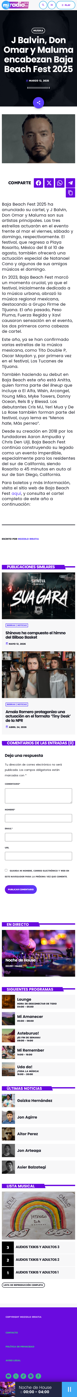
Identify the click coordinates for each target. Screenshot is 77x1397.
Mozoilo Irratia (28, 539)
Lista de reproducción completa (23, 1285)
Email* (9, 828)
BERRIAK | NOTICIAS (17, 625)
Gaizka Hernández (34, 1100)
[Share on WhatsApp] (59, 183)
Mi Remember (30, 1050)
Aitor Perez (27, 1134)
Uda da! (25, 1067)
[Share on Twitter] (49, 183)
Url (7, 847)
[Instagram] (31, 1376)
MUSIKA (38, 31)
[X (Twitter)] (16, 1376)
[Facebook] (38, 1376)
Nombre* (10, 809)
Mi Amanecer (30, 1016)
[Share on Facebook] (38, 183)
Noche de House (21, 960)
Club (9, 952)
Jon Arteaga (29, 1150)
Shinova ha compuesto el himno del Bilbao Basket (36, 635)
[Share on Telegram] (70, 183)
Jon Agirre (27, 1117)
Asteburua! (28, 1033)
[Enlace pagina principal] (15, 5)
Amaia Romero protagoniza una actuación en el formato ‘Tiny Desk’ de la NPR (38, 716)
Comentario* (12, 784)
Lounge (24, 999)
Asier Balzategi (31, 1167)
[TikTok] (23, 1376)
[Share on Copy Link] (70, 192)
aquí (16, 493)
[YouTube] (8, 1376)
